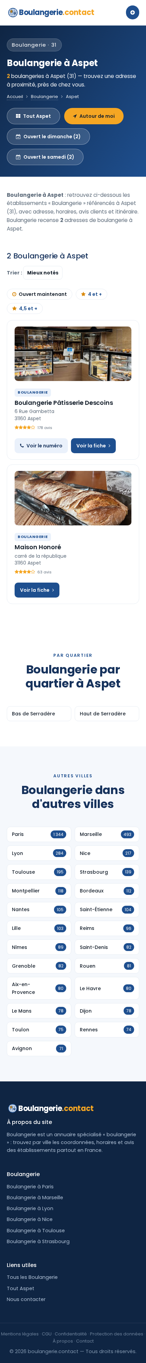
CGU (47, 1334)
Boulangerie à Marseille (35, 1197)
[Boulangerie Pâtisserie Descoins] (73, 354)
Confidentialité (71, 1334)
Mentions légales (20, 1334)
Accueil (15, 96)
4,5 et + (28, 308)
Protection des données (116, 1334)
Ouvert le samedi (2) (48, 157)
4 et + (95, 294)
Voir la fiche (91, 445)
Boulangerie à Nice (30, 1219)
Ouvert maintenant (43, 294)
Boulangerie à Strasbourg (38, 1241)
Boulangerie (56, 12)
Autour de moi (97, 116)
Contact (85, 1341)
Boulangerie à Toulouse (36, 1230)
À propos (63, 1341)
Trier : (15, 272)
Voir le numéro (44, 445)
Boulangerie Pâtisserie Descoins (64, 402)
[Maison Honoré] (73, 498)
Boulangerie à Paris (30, 1186)
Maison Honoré (38, 547)
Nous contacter (26, 1299)
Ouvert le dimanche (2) (52, 136)
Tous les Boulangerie (32, 1277)
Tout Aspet (37, 116)
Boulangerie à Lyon (30, 1208)
